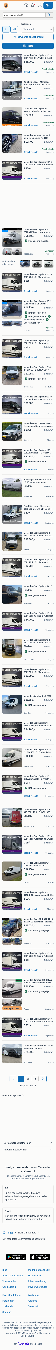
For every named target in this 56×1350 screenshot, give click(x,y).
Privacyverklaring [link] (37, 1281)
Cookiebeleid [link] (9, 1286)
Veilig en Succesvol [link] (12, 1275)
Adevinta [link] (32, 1300)
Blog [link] (4, 1269)
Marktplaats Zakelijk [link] (39, 1269)
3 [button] (35, 1078)
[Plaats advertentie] (48, 5)
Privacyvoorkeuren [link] (37, 1286)
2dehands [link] (7, 1306)
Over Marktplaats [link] (11, 1295)
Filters (29, 45)
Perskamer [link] (8, 1300)
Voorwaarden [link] (9, 1281)
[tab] (6, 29)
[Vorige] (13, 1079)
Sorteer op (26, 24)
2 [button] (28, 1078)
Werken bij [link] (33, 1295)
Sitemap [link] (6, 1312)
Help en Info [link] (34, 1275)
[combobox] (24, 15)
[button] (33, 5)
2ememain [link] (33, 1306)
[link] (6, 5)
